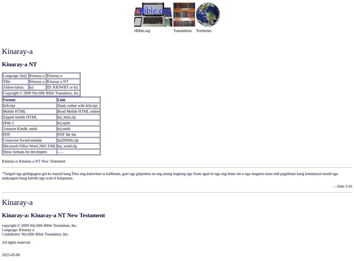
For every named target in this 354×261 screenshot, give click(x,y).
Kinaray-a (37, 76)
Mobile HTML (14, 111)
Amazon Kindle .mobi (20, 129)
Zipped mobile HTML (20, 117)
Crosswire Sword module (22, 140)
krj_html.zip (67, 117)
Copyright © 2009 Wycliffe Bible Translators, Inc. (41, 93)
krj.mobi (64, 129)
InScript (9, 106)
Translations (182, 31)
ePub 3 (8, 123)
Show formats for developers (25, 152)
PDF (6, 134)
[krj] (23, 76)
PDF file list (67, 134)
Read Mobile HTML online (78, 111)
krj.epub (64, 123)
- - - (60, 152)
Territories (203, 31)
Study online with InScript (78, 106)
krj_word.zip (67, 146)
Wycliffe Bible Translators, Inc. (53, 225)
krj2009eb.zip (68, 140)
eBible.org (142, 31)
